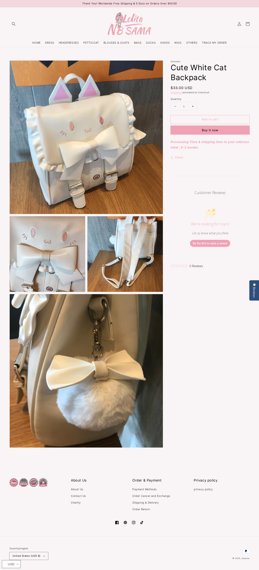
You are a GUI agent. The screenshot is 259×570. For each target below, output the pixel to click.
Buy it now (210, 130)
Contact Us (78, 495)
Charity (76, 502)
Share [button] (179, 157)
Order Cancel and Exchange (151, 495)
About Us (77, 489)
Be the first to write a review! (210, 243)
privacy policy (203, 489)
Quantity (176, 98)
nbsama (246, 558)
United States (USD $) (26, 555)
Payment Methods (144, 489)
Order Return (141, 509)
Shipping (176, 92)
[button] (13, 24)
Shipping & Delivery (145, 502)
